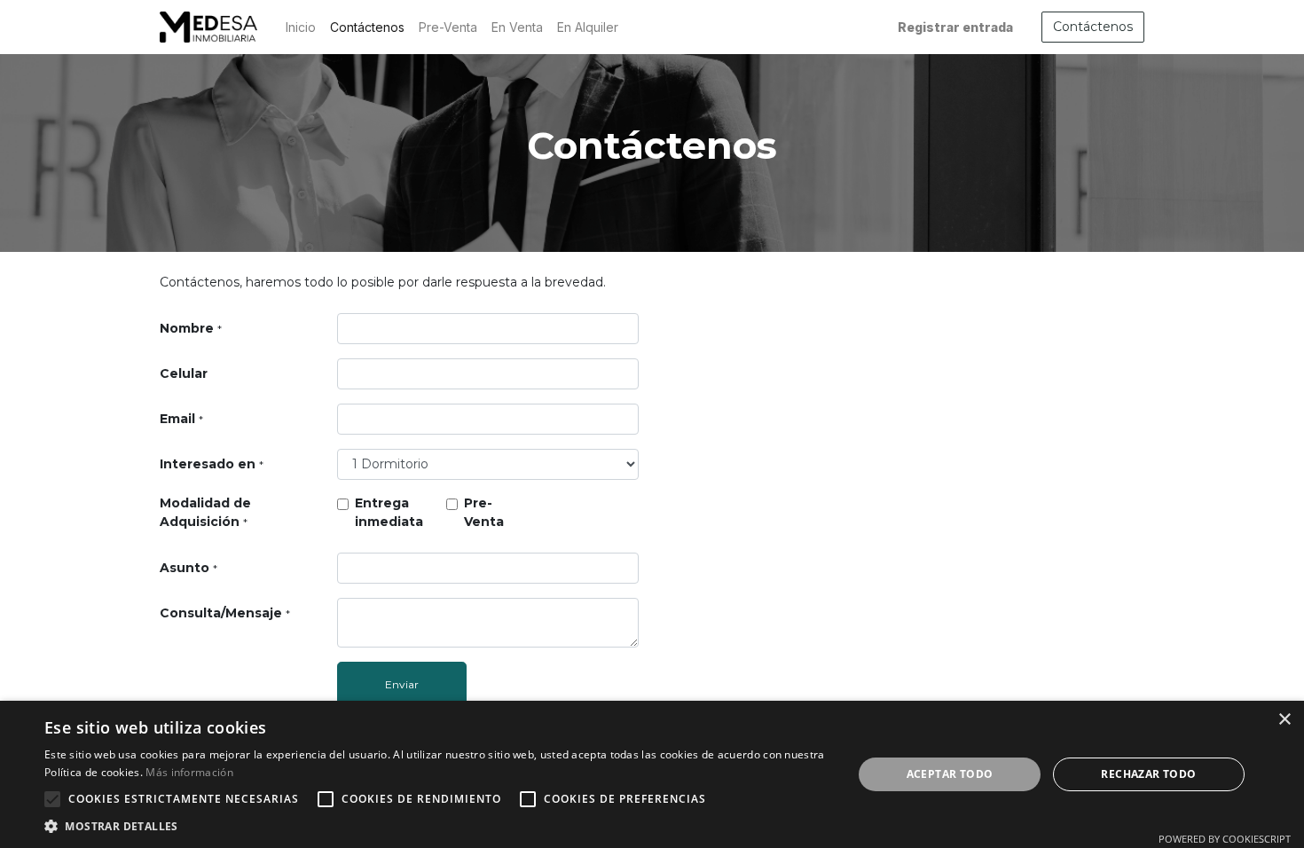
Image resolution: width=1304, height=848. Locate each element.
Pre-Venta (484, 512)
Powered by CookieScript (1225, 838)
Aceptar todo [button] (950, 773)
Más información (189, 772)
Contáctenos (1093, 27)
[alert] (652, 774)
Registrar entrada (955, 27)
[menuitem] (301, 27)
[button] (52, 799)
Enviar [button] (402, 684)
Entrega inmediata (389, 512)
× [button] (1284, 719)
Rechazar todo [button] (1148, 773)
